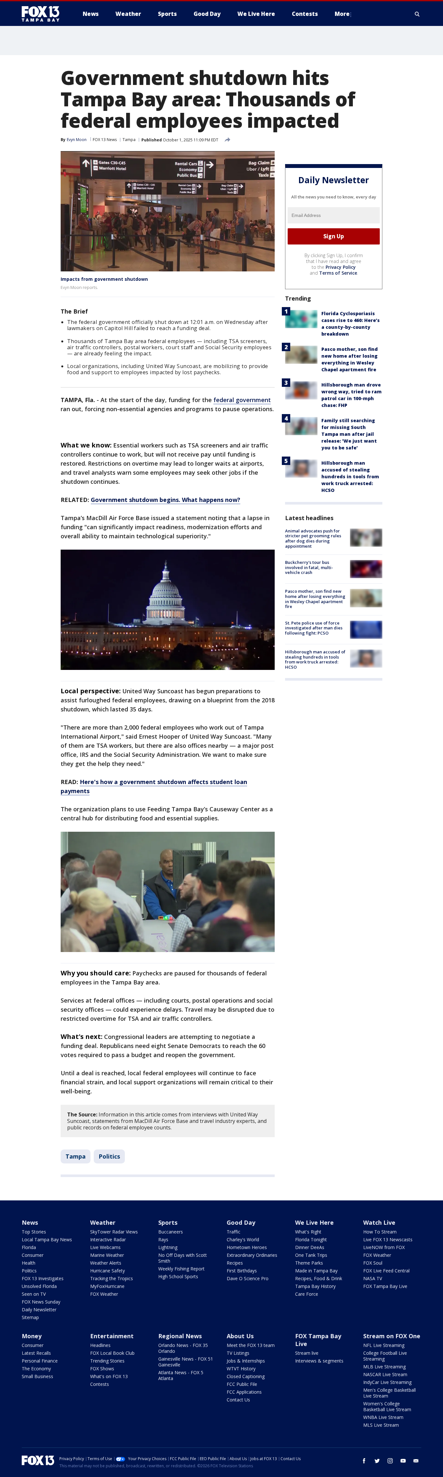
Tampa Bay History (315, 1286)
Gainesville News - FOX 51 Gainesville (185, 1362)
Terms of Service (338, 273)
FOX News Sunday (41, 1302)
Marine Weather (107, 1255)
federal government (242, 400)
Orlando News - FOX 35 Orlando (183, 1348)
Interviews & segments (319, 1361)
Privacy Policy (341, 267)
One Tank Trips (311, 1255)
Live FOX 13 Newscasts (388, 1239)
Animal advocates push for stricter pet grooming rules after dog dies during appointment (313, 538)
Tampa (129, 139)
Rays (163, 1239)
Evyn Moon (77, 139)
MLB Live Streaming (384, 1367)
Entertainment (112, 1336)
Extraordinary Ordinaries (252, 1255)
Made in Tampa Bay (316, 1271)
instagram (390, 1461)
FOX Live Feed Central (386, 1271)
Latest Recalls (36, 1353)
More (342, 14)
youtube (403, 1461)
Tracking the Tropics (111, 1278)
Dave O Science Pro (248, 1278)
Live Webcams (105, 1247)
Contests (99, 1384)
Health (28, 1263)
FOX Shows (102, 1368)
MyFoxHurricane (107, 1286)
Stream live (306, 1353)
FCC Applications (244, 1392)
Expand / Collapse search (417, 14)
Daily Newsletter (39, 1309)
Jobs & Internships (246, 1361)
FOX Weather (104, 1294)
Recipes (235, 1263)
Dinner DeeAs (309, 1247)
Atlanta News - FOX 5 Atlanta (180, 1375)
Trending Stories (107, 1361)
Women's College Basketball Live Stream (387, 1406)
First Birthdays (242, 1271)
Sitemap (30, 1317)
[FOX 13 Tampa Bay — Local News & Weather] (43, 14)
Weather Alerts (105, 1263)
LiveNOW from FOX (384, 1247)
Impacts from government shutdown (104, 279)
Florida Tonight (311, 1239)
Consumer (32, 1255)
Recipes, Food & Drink (318, 1278)
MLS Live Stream (381, 1425)
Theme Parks (309, 1263)
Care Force (306, 1294)
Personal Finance (40, 1361)
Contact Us (238, 1400)
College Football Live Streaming (385, 1356)
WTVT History (241, 1368)
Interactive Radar (108, 1239)
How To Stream (380, 1232)
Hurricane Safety (107, 1271)
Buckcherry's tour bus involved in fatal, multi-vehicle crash (309, 567)
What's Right (308, 1232)
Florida (29, 1247)
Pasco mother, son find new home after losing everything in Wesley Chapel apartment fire (315, 598)
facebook (364, 1461)
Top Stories (34, 1232)
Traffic (233, 1232)
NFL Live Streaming (383, 1345)
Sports (167, 1222)
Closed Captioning (246, 1376)
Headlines (100, 1345)
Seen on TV (34, 1294)
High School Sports (178, 1276)
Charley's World (243, 1239)
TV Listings (238, 1353)
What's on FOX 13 (109, 1376)
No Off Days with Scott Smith (182, 1258)
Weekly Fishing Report (181, 1269)
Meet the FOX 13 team (251, 1345)
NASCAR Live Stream (385, 1374)
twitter (377, 1461)
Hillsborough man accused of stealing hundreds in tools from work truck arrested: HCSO (350, 476)
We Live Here (314, 1222)
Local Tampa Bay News (47, 1239)
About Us (240, 1336)
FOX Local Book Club (112, 1353)
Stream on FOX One (391, 1336)
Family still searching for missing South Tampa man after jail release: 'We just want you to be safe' (349, 434)
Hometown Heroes (247, 1247)
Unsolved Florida (39, 1286)
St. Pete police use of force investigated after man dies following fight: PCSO (313, 628)
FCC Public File (242, 1384)
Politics (109, 1156)
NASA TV (372, 1278)
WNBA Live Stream (383, 1417)
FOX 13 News (105, 139)
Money (32, 1336)
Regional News (180, 1336)
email (416, 1461)
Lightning (167, 1247)
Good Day (241, 1222)
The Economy (36, 1368)
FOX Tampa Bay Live (385, 1286)
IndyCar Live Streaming (387, 1382)
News (30, 1222)
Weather (102, 1222)
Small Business (37, 1376)
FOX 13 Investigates (43, 1278)
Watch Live (379, 1222)
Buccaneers (170, 1232)
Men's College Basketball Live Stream (389, 1393)
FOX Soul (372, 1263)
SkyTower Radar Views (114, 1232)
